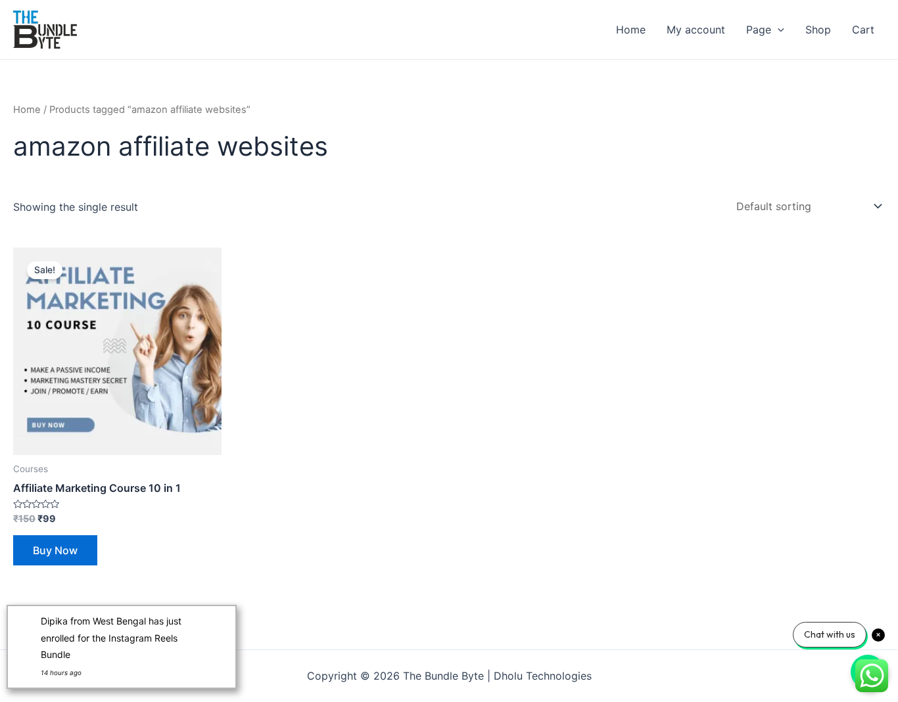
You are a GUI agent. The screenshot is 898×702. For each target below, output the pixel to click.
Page (758, 29)
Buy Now (55, 550)
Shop (818, 29)
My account (696, 29)
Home (631, 29)
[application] (777, 29)
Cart (863, 29)
